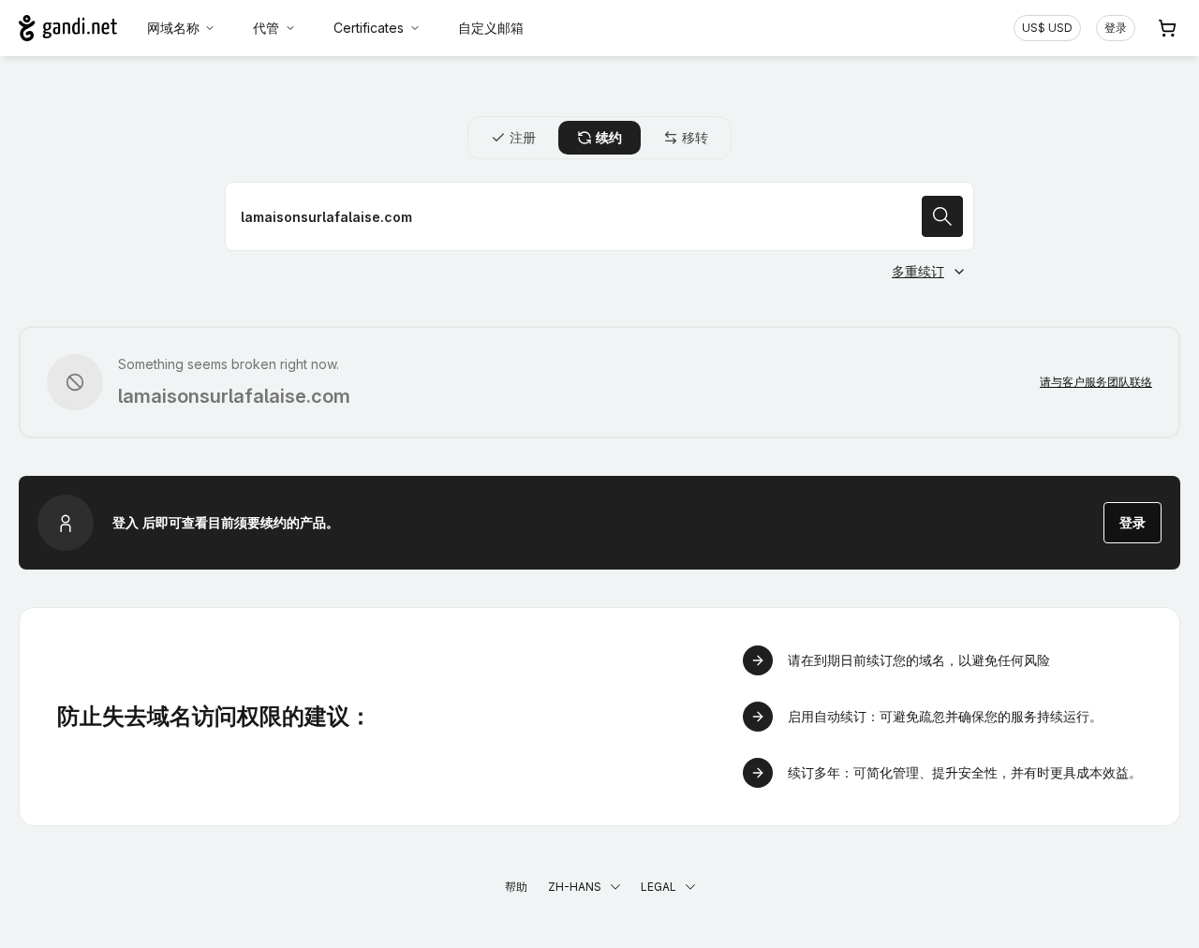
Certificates (368, 28)
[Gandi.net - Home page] (68, 28)
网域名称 (173, 28)
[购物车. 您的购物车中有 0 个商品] (1167, 28)
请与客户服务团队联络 (1096, 382)
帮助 (516, 887)
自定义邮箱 (491, 28)
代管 (266, 28)
